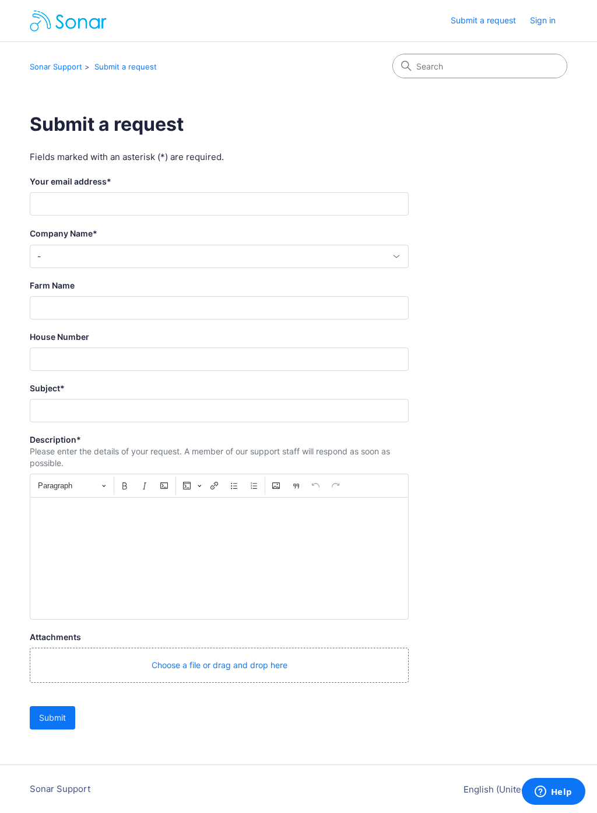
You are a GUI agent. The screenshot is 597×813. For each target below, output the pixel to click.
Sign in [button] (543, 20)
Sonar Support (56, 66)
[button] (219, 665)
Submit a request (483, 20)
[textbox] (219, 558)
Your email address (70, 181)
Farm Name (52, 285)
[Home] (68, 21)
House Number (59, 337)
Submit (52, 717)
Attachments (55, 637)
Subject (47, 388)
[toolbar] (219, 485)
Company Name (63, 233)
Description (55, 439)
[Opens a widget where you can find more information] (553, 792)
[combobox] (219, 256)
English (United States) (511, 789)
